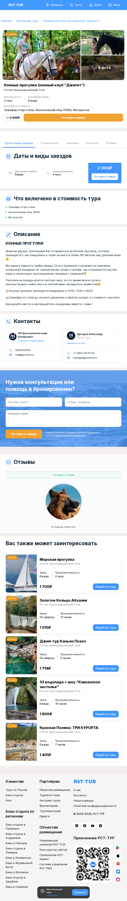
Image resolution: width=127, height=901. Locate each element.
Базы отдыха (14, 795)
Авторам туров (50, 800)
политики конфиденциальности (69, 435)
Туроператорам (50, 811)
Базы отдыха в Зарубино (15, 879)
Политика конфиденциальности (94, 806)
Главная (6, 20)
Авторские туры (27, 20)
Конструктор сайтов (53, 849)
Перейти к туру (106, 586)
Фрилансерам (49, 805)
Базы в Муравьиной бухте (19, 865)
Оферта (44, 816)
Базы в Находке (16, 843)
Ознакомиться (52, 895)
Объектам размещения (55, 789)
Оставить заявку (73, 117)
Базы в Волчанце (17, 872)
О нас (77, 790)
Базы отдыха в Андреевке (15, 835)
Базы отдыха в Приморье (15, 826)
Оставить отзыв (63, 475)
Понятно (80, 892)
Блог (9, 800)
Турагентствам (50, 795)
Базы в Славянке (17, 886)
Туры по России (16, 789)
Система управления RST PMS (53, 866)
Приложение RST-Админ (52, 857)
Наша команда (83, 800)
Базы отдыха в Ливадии (15, 850)
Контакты (79, 795)
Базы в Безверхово (18, 857)
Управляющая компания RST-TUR (52, 842)
